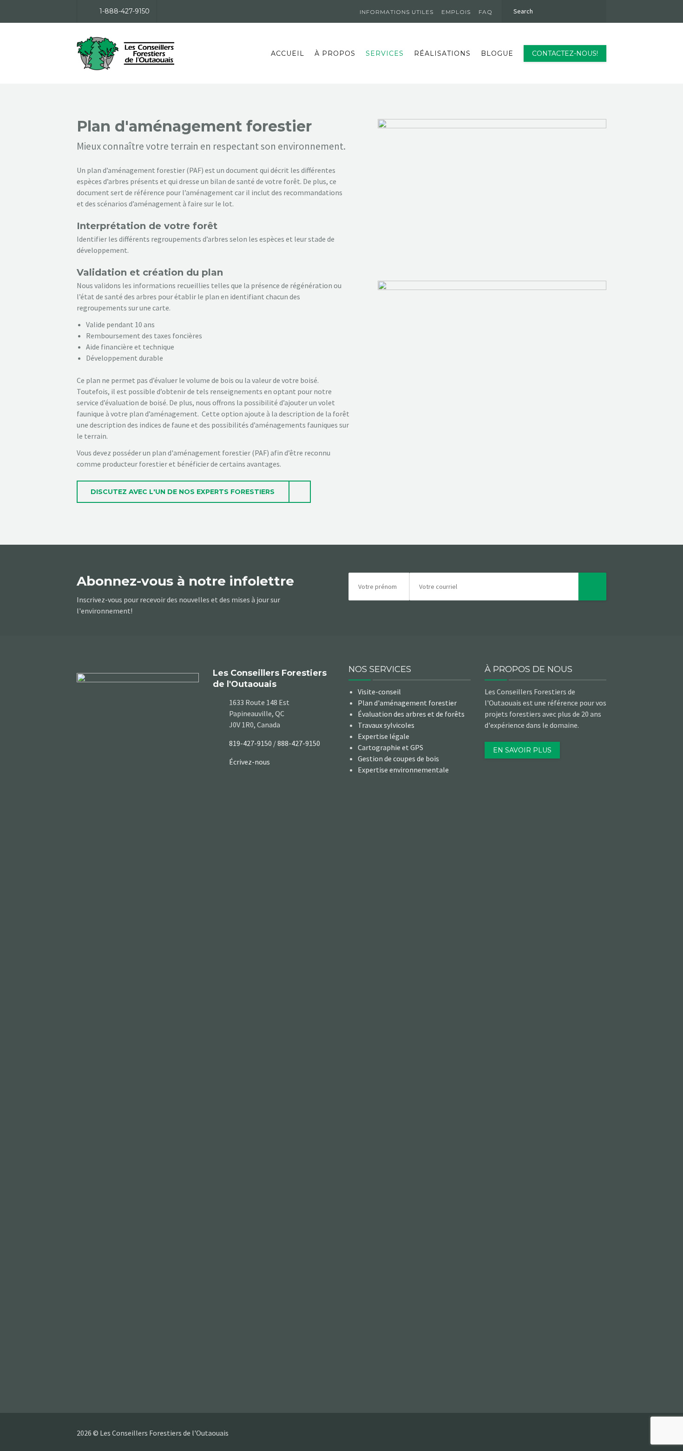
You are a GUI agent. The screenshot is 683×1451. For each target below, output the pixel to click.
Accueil (287, 53)
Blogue (497, 53)
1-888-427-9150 (124, 11)
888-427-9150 (298, 743)
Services (385, 53)
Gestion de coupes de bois (398, 758)
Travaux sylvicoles (386, 725)
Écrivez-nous (249, 761)
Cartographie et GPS (390, 747)
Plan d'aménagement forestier (407, 702)
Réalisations (442, 53)
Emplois (456, 11)
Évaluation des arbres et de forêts (411, 714)
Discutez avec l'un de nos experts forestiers (183, 492)
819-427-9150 (250, 743)
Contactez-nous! (565, 53)
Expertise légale (383, 736)
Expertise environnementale (403, 769)
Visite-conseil (379, 691)
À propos (335, 53)
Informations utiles (396, 11)
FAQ (486, 11)
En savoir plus (522, 750)
